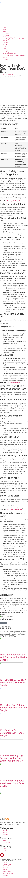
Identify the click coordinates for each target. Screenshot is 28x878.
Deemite (10, 860)
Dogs (7, 35)
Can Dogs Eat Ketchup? (14, 382)
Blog (4, 29)
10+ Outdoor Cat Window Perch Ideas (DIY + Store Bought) (13, 682)
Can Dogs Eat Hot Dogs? (14, 509)
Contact (5, 42)
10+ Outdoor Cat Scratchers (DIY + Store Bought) (12, 733)
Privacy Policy (7, 864)
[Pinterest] (2, 855)
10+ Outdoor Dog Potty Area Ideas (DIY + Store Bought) (12, 783)
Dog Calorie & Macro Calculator (15, 39)
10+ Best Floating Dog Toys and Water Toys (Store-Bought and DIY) (12, 758)
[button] (0, 628)
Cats (7, 33)
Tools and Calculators (9, 37)
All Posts (4, 623)
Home (5, 27)
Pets (4, 31)
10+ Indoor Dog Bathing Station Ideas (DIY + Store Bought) (13, 708)
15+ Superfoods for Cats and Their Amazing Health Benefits (13, 657)
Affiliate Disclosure (8, 866)
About (5, 40)
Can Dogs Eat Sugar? (13, 201)
